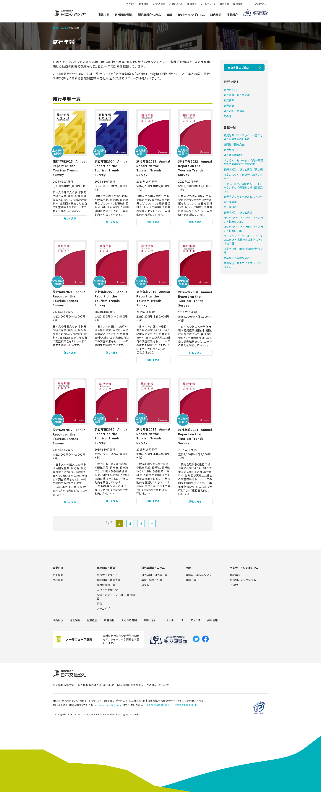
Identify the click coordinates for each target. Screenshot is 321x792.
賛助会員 (224, 4)
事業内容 (103, 14)
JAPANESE (258, 4)
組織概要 (192, 4)
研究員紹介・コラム (149, 14)
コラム (145, 585)
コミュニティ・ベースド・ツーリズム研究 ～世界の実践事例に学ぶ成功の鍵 (243, 239)
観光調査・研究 (124, 14)
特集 (99, 603)
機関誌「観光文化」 (235, 144)
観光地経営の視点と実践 (238, 212)
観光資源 (229, 100)
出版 (169, 14)
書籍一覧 (191, 580)
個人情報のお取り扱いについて (96, 685)
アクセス (130, 4)
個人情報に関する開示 (130, 685)
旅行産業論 (230, 202)
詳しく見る (70, 218)
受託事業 (58, 580)
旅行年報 (229, 149)
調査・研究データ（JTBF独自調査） (116, 596)
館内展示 (215, 14)
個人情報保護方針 (64, 685)
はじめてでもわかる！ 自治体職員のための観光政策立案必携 (243, 162)
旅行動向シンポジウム (243, 580)
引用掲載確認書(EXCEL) (184, 704)
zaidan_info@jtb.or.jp (110, 704)
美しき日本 (230, 207)
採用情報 (237, 4)
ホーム (59, 28)
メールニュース (208, 4)
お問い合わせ (176, 4)
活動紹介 (232, 14)
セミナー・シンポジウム (191, 14)
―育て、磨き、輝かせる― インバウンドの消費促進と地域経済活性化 (243, 187)
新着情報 (143, 4)
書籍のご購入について (199, 575)
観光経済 (229, 105)
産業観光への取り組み (237, 258)
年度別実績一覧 (106, 585)
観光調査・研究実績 (108, 580)
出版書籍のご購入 (239, 67)
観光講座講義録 (233, 155)
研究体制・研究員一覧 (154, 575)
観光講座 (235, 575)
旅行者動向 (230, 89)
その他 (227, 116)
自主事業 (58, 575)
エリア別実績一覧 (107, 590)
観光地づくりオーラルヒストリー (243, 196)
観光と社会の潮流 (234, 111)
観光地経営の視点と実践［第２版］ (244, 169)
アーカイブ (103, 608)
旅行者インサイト (107, 575)
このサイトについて (158, 685)
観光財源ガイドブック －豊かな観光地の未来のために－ (243, 137)
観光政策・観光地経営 (237, 95)
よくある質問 (159, 4)
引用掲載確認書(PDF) (158, 704)
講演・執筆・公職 (151, 580)
